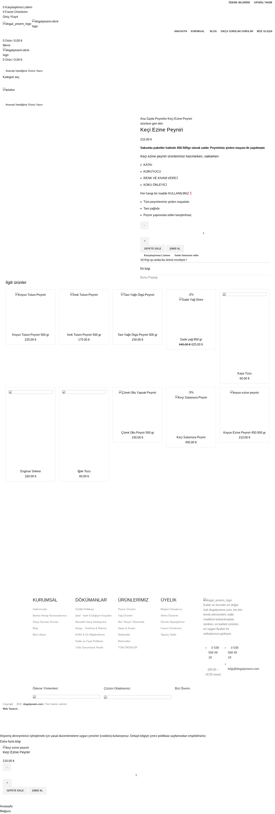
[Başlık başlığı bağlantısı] (137, 407)
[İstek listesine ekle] (17, 799)
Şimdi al (37, 790)
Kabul (28, 741)
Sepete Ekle (15, 790)
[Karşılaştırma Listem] (7, 799)
